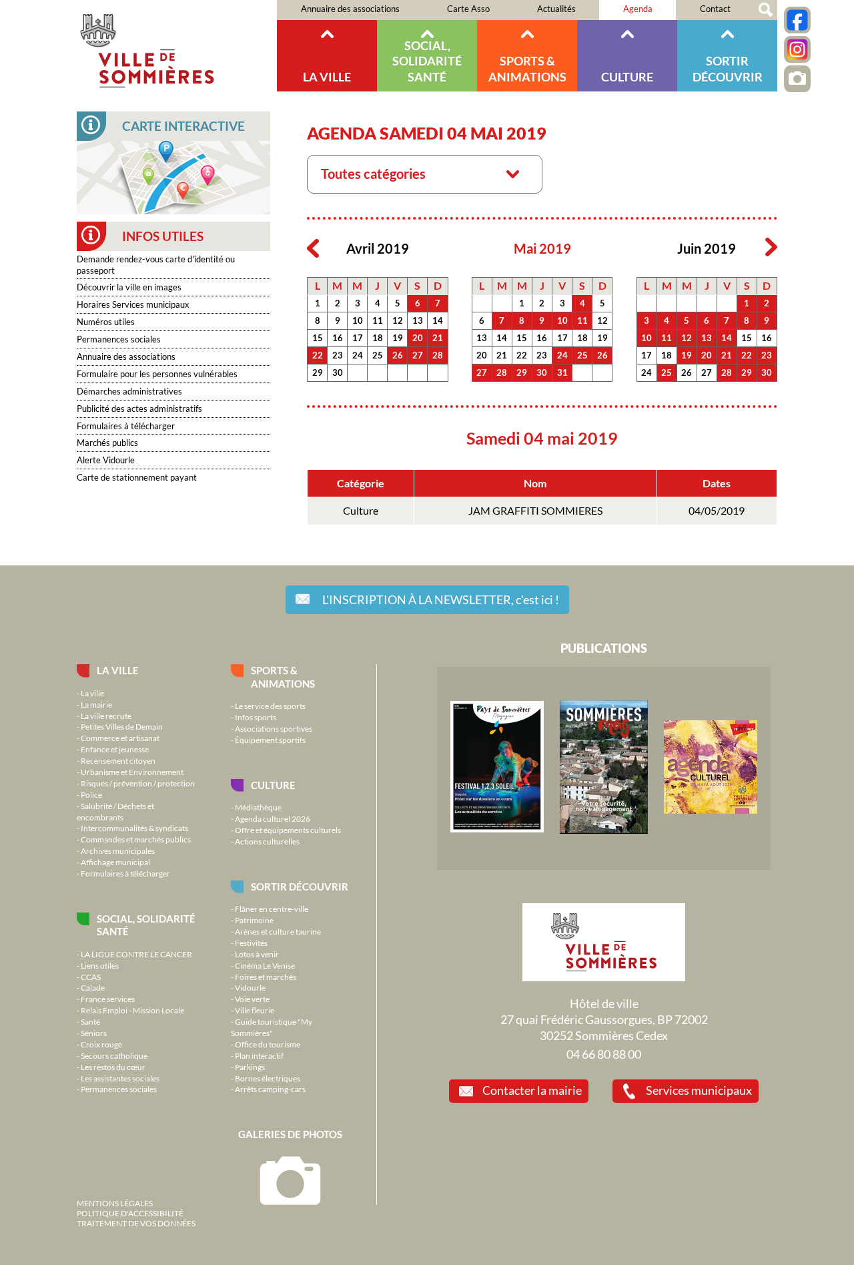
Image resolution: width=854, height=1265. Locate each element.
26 (397, 355)
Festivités (251, 942)
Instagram (797, 49)
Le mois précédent (313, 248)
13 (417, 320)
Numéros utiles (106, 321)
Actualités (556, 8)
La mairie (96, 704)
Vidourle (250, 987)
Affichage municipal (115, 861)
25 (377, 355)
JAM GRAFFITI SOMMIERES (535, 511)
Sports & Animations (527, 68)
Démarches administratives (129, 391)
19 (397, 337)
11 (377, 320)
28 (437, 355)
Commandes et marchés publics (136, 839)
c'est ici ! (440, 599)
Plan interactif (259, 1055)
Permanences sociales (119, 339)
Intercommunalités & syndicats (134, 827)
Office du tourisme (267, 1044)
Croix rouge (101, 1044)
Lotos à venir (257, 954)
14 (437, 320)
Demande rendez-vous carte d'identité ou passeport (156, 265)
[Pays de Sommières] (497, 829)
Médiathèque (258, 807)
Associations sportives (273, 728)
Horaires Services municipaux (133, 304)
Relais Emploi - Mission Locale (132, 1010)
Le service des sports (270, 705)
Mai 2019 (542, 248)
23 (337, 355)
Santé (90, 1021)
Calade (93, 987)
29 (317, 372)
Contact (715, 8)
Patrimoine (254, 920)
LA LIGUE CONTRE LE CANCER (136, 954)
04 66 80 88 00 (603, 1054)
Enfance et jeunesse (115, 749)
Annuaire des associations (350, 8)
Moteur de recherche (765, 10)
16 (337, 337)
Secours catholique (114, 1055)
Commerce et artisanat (120, 737)
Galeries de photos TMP (797, 78)
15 (317, 337)
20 (417, 337)
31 (562, 372)
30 (337, 372)
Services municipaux (699, 1090)
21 (437, 337)
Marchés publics (107, 442)
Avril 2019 (377, 248)
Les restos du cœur (113, 1066)
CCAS (91, 976)
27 (417, 355)
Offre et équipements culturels (288, 829)
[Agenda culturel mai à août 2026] (710, 810)
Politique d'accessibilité (130, 1213)
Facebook (797, 20)
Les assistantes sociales (120, 1078)
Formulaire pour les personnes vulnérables (157, 373)
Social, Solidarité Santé (427, 61)
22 (317, 355)
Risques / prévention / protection (138, 783)
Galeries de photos (290, 1134)
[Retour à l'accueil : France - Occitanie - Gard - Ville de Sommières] (177, 45)
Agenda (638, 8)
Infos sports (255, 717)
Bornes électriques (267, 1078)
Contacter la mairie (532, 1090)
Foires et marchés (265, 976)
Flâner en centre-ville (271, 908)
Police (91, 794)
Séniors (94, 1032)
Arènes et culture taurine (278, 931)
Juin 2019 (706, 248)
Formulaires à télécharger (126, 426)
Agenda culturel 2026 (272, 818)
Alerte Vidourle (106, 460)
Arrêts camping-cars (270, 1088)
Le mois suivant (771, 248)
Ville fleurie (254, 1010)
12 (397, 320)
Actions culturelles (267, 841)
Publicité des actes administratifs (139, 408)
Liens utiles (100, 965)
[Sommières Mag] (604, 830)
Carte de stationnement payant (137, 477)
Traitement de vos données (136, 1223)
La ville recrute (106, 715)
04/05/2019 (717, 511)
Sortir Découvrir (728, 68)
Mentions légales (115, 1203)
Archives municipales (118, 850)
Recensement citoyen (118, 760)
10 (357, 320)
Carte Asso (468, 8)
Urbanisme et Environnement (132, 771)
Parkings (250, 1066)
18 (377, 337)
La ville (327, 76)
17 (357, 337)
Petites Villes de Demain (122, 726)
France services (108, 998)
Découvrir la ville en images (129, 287)
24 (357, 355)
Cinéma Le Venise (265, 965)
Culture (627, 76)
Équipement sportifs (270, 739)
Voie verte (252, 998)
